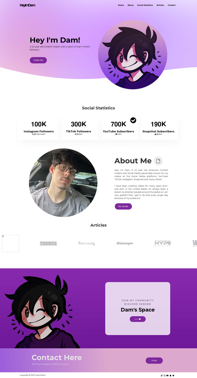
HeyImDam (27, 5)
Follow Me (38, 60)
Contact (171, 5)
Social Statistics (145, 5)
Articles (160, 5)
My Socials (123, 206)
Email (154, 360)
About (130, 5)
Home (121, 5)
